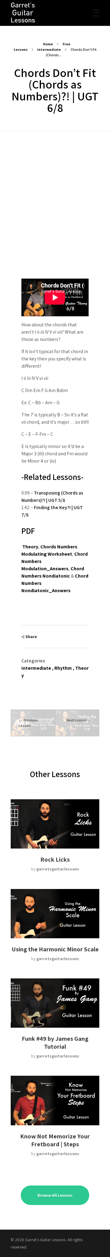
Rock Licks (55, 859)
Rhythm (63, 668)
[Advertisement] (55, 189)
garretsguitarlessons (57, 869)
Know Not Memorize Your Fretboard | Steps (55, 1140)
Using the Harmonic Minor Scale (55, 949)
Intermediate (49, 49)
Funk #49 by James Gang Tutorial (55, 1042)
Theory (30, 546)
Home (48, 44)
